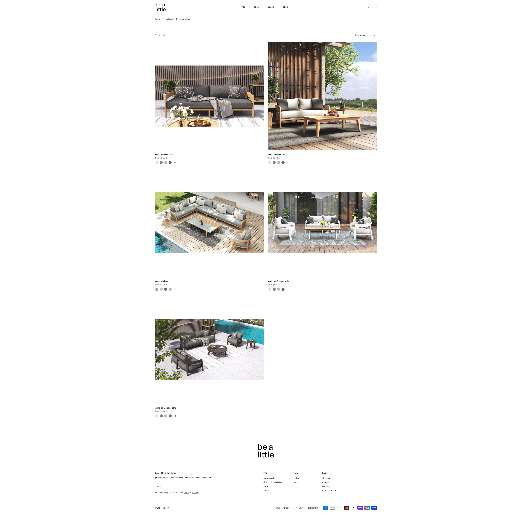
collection (170, 19)
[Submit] (209, 486)
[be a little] (160, 7)
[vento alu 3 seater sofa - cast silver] (278, 289)
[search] (369, 7)
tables (295, 482)
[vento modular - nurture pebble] (161, 289)
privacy (285, 508)
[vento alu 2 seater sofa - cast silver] (165, 416)
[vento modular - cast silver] (170, 289)
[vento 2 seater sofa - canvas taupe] (274, 162)
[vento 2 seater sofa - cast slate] (283, 162)
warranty (326, 486)
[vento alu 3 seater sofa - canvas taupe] (274, 289)
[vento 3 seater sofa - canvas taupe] (161, 162)
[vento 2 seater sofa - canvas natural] (269, 162)
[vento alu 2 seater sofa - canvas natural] (156, 416)
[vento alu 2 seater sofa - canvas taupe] (161, 416)
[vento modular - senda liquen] (156, 289)
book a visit (269, 478)
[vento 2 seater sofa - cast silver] (278, 162)
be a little (167, 508)
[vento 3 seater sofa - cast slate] (170, 162)
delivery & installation (273, 482)
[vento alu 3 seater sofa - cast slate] (283, 289)
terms (186, 492)
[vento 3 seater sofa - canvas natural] (156, 162)
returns (325, 482)
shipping (326, 478)
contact (267, 490)
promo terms (313, 508)
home (157, 19)
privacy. (195, 492)
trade (266, 486)
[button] (375, 7)
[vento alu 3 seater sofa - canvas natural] (269, 289)
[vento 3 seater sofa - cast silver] (165, 162)
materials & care (329, 490)
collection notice (298, 508)
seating (296, 478)
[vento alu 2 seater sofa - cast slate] (170, 416)
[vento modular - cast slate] (165, 289)
